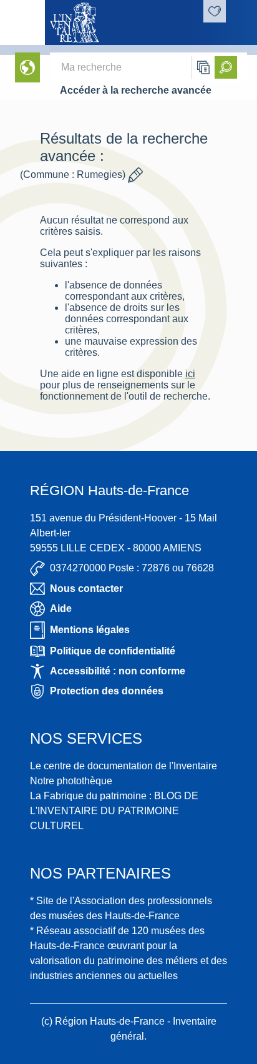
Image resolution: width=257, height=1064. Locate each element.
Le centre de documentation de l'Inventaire (123, 766)
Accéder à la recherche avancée (135, 90)
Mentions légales (90, 629)
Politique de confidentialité (112, 651)
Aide (61, 608)
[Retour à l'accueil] (22, 22)
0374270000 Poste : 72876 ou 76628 (132, 568)
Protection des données (106, 691)
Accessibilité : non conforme (117, 671)
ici (190, 373)
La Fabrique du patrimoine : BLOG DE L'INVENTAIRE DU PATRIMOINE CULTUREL (114, 811)
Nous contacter (86, 588)
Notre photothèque (71, 781)
